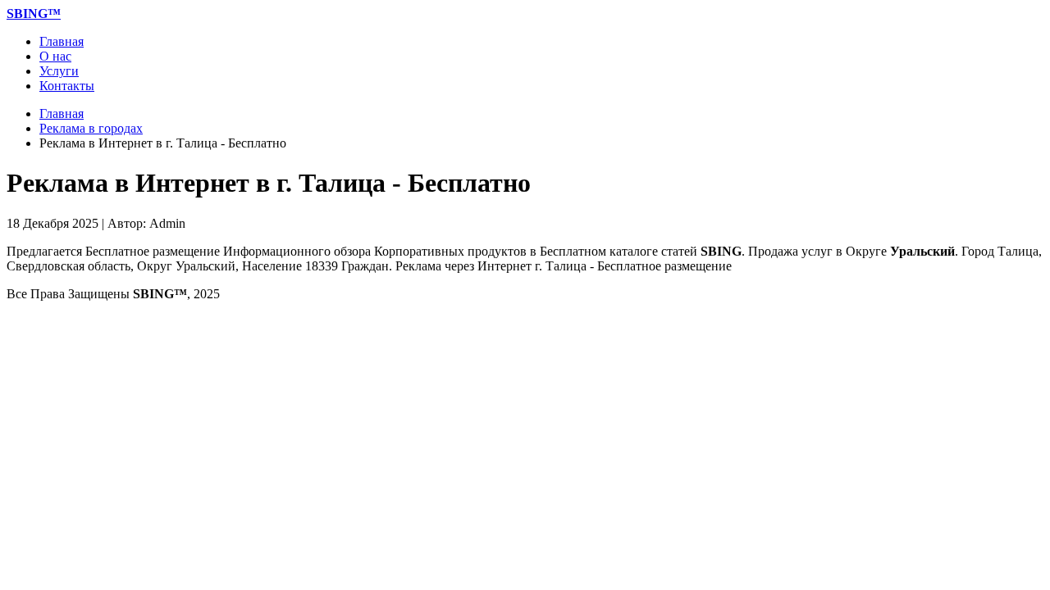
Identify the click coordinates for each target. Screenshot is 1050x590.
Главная (61, 113)
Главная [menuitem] (61, 41)
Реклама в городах (91, 128)
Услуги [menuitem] (59, 71)
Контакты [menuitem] (66, 86)
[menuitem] (34, 13)
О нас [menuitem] (55, 56)
